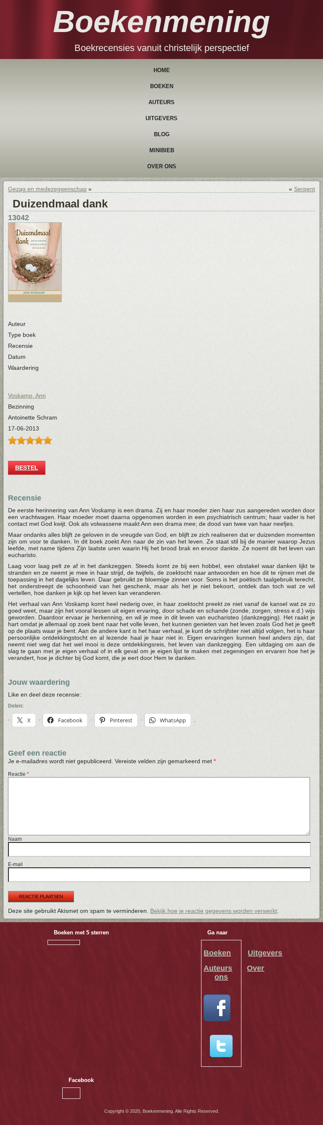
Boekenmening (161, 21)
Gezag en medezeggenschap (47, 189)
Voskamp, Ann (27, 395)
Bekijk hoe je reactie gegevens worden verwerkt (213, 910)
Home (162, 70)
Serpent (304, 189)
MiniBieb (161, 150)
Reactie (18, 774)
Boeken (161, 86)
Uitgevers (161, 118)
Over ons (161, 166)
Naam (15, 839)
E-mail (15, 864)
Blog (161, 134)
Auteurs (161, 102)
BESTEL (26, 467)
